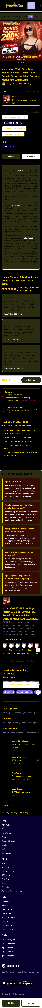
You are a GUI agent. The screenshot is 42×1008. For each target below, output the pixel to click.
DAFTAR (31, 1003)
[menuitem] (6, 16)
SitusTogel (6, 16)
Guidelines (6, 913)
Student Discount (9, 841)
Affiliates (6, 875)
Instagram (11, 939)
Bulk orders (7, 853)
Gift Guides (7, 825)
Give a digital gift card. (27, 400)
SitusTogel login (22, 16)
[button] (30, 649)
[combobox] (31, 5)
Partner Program (9, 871)
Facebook (11, 943)
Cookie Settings (9, 929)
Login (4, 845)
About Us (6, 863)
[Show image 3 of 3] (23, 62)
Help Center (7, 909)
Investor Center (9, 867)
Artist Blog (6, 887)
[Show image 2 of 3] (21, 62)
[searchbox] (21, 685)
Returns (5, 905)
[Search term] (32, 5)
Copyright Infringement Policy (15, 812)
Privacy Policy (21, 972)
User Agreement (8, 972)
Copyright (6, 921)
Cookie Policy (34, 972)
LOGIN (11, 1003)
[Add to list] (4, 646)
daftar (4, 849)
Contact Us (7, 925)
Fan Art (5, 829)
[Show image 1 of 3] (18, 62)
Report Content (9, 805)
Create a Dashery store (12, 891)
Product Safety (8, 917)
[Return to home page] (14, 5)
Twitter (10, 947)
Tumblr (10, 952)
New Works (7, 833)
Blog (4, 837)
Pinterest (10, 956)
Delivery (5, 901)
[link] (9, 692)
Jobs (4, 883)
